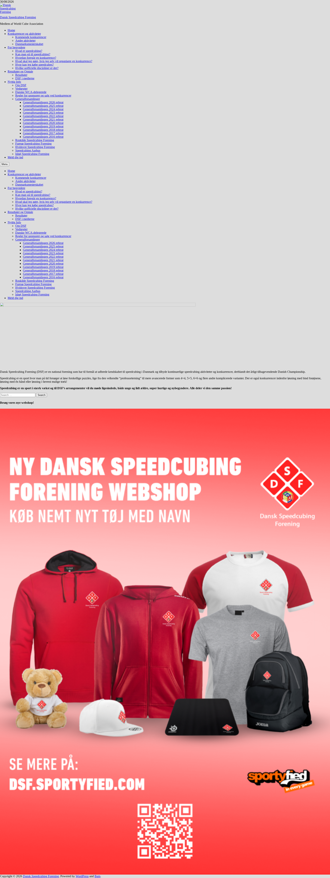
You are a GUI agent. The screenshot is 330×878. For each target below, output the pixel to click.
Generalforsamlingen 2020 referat (43, 123)
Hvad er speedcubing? (28, 50)
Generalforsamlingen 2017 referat (43, 133)
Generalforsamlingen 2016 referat (43, 136)
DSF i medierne (24, 78)
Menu (5, 164)
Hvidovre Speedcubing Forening (35, 147)
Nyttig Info (14, 81)
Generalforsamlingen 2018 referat (43, 129)
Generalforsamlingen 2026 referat (43, 102)
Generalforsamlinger (27, 99)
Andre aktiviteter (25, 40)
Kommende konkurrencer (30, 37)
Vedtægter (21, 88)
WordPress (82, 876)
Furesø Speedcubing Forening (33, 143)
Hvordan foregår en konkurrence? (35, 57)
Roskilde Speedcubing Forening (34, 140)
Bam (97, 876)
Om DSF (20, 85)
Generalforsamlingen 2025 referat (43, 105)
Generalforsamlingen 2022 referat (43, 116)
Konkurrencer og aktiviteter (24, 33)
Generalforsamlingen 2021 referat (43, 119)
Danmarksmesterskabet (29, 44)
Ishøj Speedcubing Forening (32, 153)
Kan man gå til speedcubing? (32, 54)
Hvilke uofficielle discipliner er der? (36, 68)
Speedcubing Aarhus (27, 150)
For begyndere (16, 47)
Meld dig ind (15, 157)
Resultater (21, 75)
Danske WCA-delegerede (30, 92)
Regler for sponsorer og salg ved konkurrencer (43, 95)
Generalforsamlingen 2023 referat (43, 112)
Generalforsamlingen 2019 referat (43, 126)
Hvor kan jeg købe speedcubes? (34, 64)
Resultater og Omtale (20, 71)
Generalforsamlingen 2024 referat (43, 109)
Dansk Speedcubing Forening (18, 17)
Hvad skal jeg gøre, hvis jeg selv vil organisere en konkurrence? (53, 61)
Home (11, 30)
